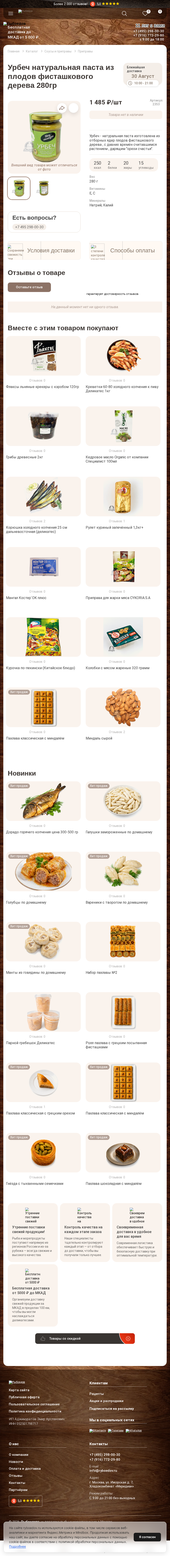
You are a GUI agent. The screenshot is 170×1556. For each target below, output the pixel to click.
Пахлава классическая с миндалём (35, 738)
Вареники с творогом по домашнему (117, 902)
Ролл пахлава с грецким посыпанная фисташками (116, 1045)
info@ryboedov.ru (103, 1471)
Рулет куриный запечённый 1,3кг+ (114, 527)
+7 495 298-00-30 (29, 227)
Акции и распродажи (106, 1401)
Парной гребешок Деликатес (30, 1043)
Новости (16, 1462)
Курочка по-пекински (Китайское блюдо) (40, 668)
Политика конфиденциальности (35, 1411)
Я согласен (147, 1537)
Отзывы (15, 1476)
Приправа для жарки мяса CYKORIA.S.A (118, 598)
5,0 (19, 1501)
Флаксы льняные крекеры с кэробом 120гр (42, 387)
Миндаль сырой (99, 738)
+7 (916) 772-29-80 (148, 35)
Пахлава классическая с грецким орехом (40, 1113)
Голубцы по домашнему (26, 902)
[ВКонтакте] (97, 1431)
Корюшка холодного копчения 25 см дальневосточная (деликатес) (36, 529)
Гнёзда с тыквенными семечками (34, 1183)
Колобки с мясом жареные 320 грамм (117, 668)
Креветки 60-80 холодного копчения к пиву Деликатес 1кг (122, 389)
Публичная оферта (24, 1397)
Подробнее (17, 1546)
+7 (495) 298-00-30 (148, 31)
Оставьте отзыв (29, 287)
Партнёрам (18, 1490)
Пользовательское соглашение (34, 1404)
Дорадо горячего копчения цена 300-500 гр (42, 832)
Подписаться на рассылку (111, 1409)
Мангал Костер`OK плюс (26, 598)
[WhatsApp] (134, 1431)
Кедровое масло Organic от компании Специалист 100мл (117, 459)
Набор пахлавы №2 (101, 972)
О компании (18, 1455)
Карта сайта (19, 1390)
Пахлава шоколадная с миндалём (113, 1183)
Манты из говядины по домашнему (36, 972)
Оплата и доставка (25, 1469)
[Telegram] (116, 1431)
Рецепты (96, 1394)
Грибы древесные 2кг (24, 457)
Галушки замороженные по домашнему (119, 832)
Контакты (17, 1483)
